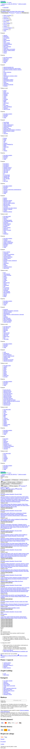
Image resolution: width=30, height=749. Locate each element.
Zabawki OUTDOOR (8, 84)
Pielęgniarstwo (6, 313)
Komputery (5, 45)
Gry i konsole (6, 37)
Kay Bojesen (6, 287)
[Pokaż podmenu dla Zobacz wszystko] (12, 15)
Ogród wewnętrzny (7, 266)
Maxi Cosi (5, 335)
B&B (4, 415)
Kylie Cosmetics (7, 227)
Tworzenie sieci (6, 447)
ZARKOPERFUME (8, 221)
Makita (4, 373)
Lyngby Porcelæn (7, 275)
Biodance (5, 226)
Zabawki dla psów (7, 391)
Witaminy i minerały (7, 209)
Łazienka (5, 259)
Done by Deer (6, 332)
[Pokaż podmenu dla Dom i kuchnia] (11, 23)
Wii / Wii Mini (6, 178)
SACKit (5, 293)
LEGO (4, 90)
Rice (4, 337)
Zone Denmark (6, 274)
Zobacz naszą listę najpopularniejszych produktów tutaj (15, 651)
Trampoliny (5, 83)
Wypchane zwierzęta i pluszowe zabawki (12, 69)
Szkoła (4, 82)
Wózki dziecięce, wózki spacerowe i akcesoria (13, 314)
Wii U (4, 179)
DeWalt (5, 371)
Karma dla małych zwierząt (9, 399)
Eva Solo (5, 376)
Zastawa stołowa (7, 258)
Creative (5, 459)
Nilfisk (4, 368)
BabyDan (5, 329)
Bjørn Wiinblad (6, 292)
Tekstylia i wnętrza (7, 312)
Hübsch (5, 295)
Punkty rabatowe (7, 667)
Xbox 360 (5, 172)
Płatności (5, 666)
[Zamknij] (2, 478)
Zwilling (5, 280)
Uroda (4, 687)
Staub (4, 281)
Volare (4, 96)
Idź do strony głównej (8, 650)
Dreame (5, 138)
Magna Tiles (6, 93)
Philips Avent (6, 336)
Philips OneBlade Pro (8, 144)
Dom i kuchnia (6, 40)
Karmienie (5, 309)
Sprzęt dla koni (6, 404)
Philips (4, 145)
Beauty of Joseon (7, 230)
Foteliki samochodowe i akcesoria (10, 310)
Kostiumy (5, 85)
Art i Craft (5, 77)
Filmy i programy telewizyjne (9, 688)
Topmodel (5, 99)
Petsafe (4, 420)
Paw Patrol (5, 105)
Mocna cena (6, 58)
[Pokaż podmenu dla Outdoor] (8, 26)
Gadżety (5, 51)
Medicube (5, 228)
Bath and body (6, 204)
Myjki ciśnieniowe (7, 354)
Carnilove (5, 418)
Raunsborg (5, 222)
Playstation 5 (6, 163)
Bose (4, 149)
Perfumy (5, 198)
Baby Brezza (6, 327)
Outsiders (5, 95)
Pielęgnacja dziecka (7, 211)
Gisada (4, 232)
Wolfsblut (5, 425)
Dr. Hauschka (6, 225)
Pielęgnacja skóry (7, 201)
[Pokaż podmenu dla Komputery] (10, 29)
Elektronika (5, 36)
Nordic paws (6, 419)
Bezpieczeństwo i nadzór (8, 131)
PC (4, 173)
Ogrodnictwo (6, 353)
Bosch (4, 370)
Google (5, 455)
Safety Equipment (7, 319)
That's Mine (6, 339)
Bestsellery (5, 60)
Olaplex (5, 218)
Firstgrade (5, 108)
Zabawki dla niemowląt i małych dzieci (12, 68)
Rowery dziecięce (7, 72)
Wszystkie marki (7, 216)
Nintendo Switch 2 (7, 167)
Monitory (5, 442)
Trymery (5, 210)
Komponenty (6, 443)
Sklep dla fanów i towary (8, 690)
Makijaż (5, 199)
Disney (4, 98)
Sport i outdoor (6, 42)
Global (4, 279)
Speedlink (5, 458)
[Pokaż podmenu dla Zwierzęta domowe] (13, 28)
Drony (4, 132)
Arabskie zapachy (7, 241)
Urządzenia (5, 253)
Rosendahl (5, 290)
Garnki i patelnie (7, 255)
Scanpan (5, 277)
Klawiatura (5, 438)
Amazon (5, 150)
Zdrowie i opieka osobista (9, 50)
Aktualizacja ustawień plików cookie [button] (9, 746)
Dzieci (4, 41)
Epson (4, 454)
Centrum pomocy (7, 662)
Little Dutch (6, 103)
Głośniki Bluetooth (7, 126)
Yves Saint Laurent (7, 220)
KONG (5, 412)
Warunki (2, 739)
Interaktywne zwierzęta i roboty (10, 75)
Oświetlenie (6, 263)
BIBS (4, 331)
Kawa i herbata (6, 251)
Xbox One (5, 171)
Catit (4, 413)
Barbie (4, 91)
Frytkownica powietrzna (8, 254)
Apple (4, 140)
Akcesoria (5, 133)
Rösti (4, 272)
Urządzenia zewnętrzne (8, 446)
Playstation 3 (6, 166)
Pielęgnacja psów (7, 392)
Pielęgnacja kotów (7, 397)
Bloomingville (6, 282)
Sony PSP (5, 181)
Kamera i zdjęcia (7, 128)
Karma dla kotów (7, 394)
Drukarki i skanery (7, 445)
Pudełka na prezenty (7, 243)
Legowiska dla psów (7, 393)
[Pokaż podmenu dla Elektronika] (10, 18)
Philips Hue (6, 146)
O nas (4, 673)
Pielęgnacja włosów (7, 200)
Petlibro (5, 423)
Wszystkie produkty (7, 57)
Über (4, 417)
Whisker (5, 422)
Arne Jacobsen (6, 291)
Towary (5, 52)
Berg (4, 104)
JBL (4, 141)
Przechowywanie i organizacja (10, 260)
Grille (4, 352)
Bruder (4, 100)
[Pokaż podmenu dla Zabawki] (9, 17)
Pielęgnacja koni (7, 403)
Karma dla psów (7, 389)
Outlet (4, 62)
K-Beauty (5, 239)
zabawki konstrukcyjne (8, 67)
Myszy (4, 440)
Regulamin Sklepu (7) (8, 665)
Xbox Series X (6, 170)
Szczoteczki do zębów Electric (10, 208)
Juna (4, 286)
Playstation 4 (6, 165)
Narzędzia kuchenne (7, 256)
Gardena (5, 366)
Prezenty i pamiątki (7, 320)
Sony (4, 148)
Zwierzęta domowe (7, 44)
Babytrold (5, 330)
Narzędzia (5, 47)
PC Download (6, 175)
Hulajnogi (5, 78)
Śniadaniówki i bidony (8, 79)
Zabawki (5, 35)
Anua (4, 231)
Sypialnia (5, 265)
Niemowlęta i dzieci (7, 689)
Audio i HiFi (6, 123)
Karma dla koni (6, 402)
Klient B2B (5, 7)
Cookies (2, 744)
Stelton (4, 276)
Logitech (5, 143)
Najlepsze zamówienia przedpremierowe (12, 189)
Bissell (4, 139)
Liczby (4, 73)
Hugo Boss (5, 217)
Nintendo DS (6, 177)
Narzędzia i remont (7, 694)
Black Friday (6, 674)
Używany (5, 190)
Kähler (4, 296)
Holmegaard (6, 285)
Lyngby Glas (6, 288)
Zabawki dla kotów (7, 396)
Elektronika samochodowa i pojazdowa (12, 129)
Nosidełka (5, 317)
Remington (5, 233)
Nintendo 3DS (6, 176)
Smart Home (6, 122)
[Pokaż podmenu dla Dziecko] (8, 24)
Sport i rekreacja (7, 693)
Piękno (4, 39)
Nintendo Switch (7, 168)
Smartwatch (6, 127)
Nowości (5, 61)
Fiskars (4, 284)
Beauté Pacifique (7, 223)
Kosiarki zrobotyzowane (8, 355)
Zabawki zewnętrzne (8, 360)
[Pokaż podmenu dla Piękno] (8, 21)
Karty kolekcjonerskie (8, 80)
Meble (4, 264)
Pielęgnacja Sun (6, 205)
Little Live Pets (6, 109)
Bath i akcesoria (6, 318)
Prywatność (3, 741)
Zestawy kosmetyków (8, 242)
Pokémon (5, 94)
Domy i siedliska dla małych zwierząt (11, 401)
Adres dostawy (6, 664)
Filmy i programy (7, 46)
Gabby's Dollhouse (7, 106)
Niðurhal (5, 192)
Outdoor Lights (6, 357)
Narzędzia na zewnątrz (8, 359)
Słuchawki (5, 441)
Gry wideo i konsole (7, 680)
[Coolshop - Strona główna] (12, 11)
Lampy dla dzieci (7, 321)
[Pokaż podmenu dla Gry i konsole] (11, 20)
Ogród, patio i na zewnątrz (9, 49)
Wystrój (5, 261)
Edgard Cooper (6, 424)
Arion (4, 410)
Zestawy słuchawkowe (8, 124)
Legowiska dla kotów (8, 398)
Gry (4, 70)
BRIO (4, 101)
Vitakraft (5, 414)
